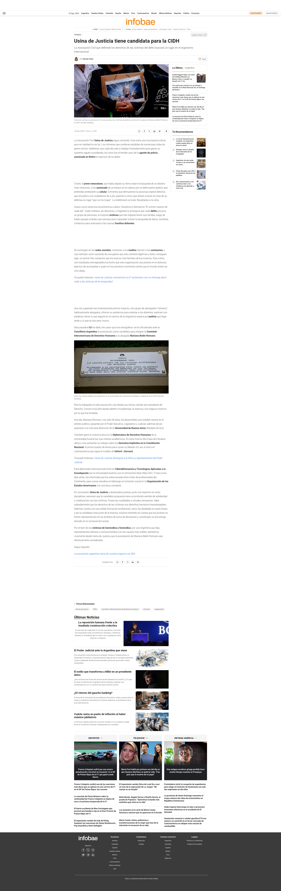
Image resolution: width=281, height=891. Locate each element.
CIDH (95, 609)
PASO (188, 29)
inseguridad (159, 609)
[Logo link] (140, 21)
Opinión (77, 35)
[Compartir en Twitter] (149, 131)
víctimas (146, 609)
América (115, 840)
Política (186, 13)
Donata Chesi (88, 59)
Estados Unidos (97, 13)
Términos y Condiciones (194, 840)
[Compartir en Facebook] (144, 131)
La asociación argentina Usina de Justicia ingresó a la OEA (104, 553)
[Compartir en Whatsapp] (139, 131)
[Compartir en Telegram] (159, 131)
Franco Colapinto (110, 29)
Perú (133, 13)
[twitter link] (88, 850)
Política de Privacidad (194, 844)
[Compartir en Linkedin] (154, 131)
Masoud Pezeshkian (150, 29)
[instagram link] (93, 850)
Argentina (85, 13)
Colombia (109, 13)
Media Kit (168, 858)
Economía (195, 13)
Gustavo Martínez (179, 29)
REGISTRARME (256, 13)
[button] (4, 13)
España (118, 13)
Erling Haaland (137, 29)
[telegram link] (88, 855)
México (126, 13)
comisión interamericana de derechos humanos (120, 609)
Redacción (141, 840)
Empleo (141, 844)
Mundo (154, 13)
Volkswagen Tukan (165, 29)
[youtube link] (83, 855)
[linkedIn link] (93, 855)
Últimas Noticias (165, 13)
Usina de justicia (82, 609)
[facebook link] (83, 850)
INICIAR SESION (271, 13)
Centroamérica (143, 13)
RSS (114, 869)
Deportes (177, 13)
